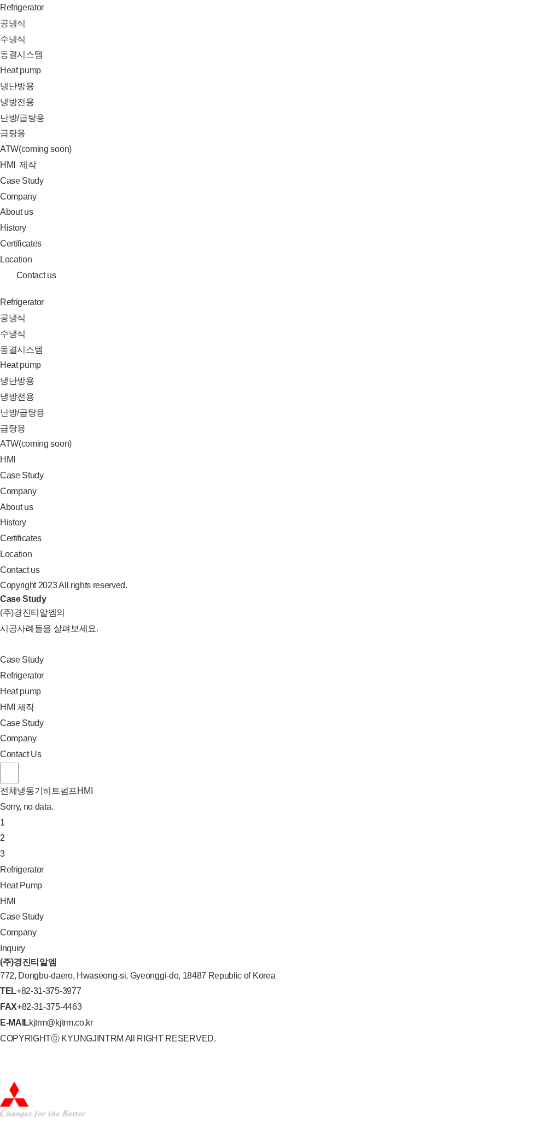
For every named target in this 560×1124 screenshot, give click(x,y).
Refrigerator (22, 7)
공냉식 (13, 23)
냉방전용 (17, 102)
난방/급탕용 (22, 117)
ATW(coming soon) (36, 149)
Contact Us (21, 754)
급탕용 (13, 133)
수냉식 (13, 39)
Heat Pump (21, 885)
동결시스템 (21, 54)
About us (16, 211)
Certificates (21, 243)
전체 (8, 790)
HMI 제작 (17, 707)
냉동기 (30, 790)
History (13, 227)
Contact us (35, 275)
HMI (18, 164)
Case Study (22, 180)
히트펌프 (60, 790)
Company (18, 196)
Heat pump (20, 70)
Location (16, 259)
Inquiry (12, 948)
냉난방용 (17, 86)
